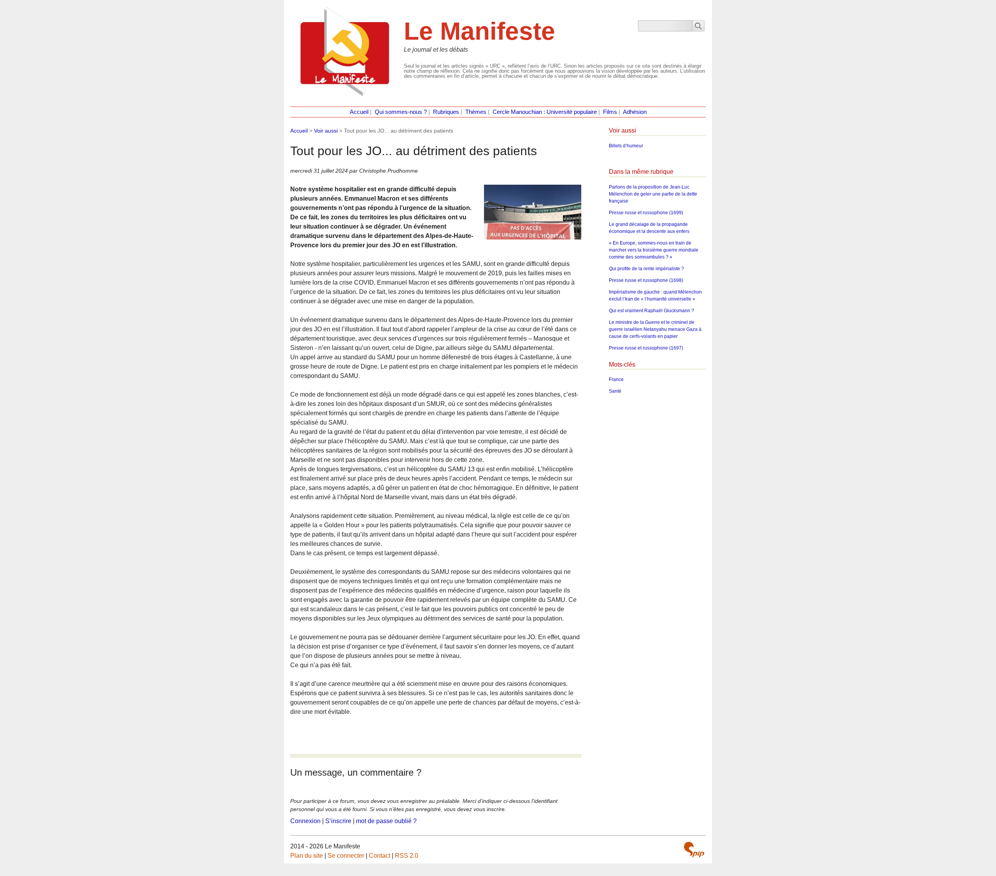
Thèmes (475, 112)
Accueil (359, 112)
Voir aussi (326, 131)
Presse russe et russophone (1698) (646, 280)
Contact (379, 855)
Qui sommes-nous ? (401, 112)
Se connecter (346, 855)
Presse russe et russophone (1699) (646, 212)
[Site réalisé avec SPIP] (694, 849)
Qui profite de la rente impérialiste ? (646, 268)
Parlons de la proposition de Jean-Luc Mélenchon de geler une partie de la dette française (653, 194)
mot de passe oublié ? (386, 821)
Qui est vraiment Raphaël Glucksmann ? (651, 310)
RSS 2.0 (406, 855)
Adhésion (635, 112)
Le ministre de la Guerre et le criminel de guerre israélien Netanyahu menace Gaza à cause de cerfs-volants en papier (655, 329)
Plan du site (306, 855)
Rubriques (446, 112)
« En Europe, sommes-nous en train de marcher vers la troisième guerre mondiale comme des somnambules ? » (653, 250)
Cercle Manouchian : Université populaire (545, 112)
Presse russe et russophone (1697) (646, 348)
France (616, 379)
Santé (615, 391)
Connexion (305, 821)
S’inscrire (338, 821)
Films (610, 112)
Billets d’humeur (626, 146)
